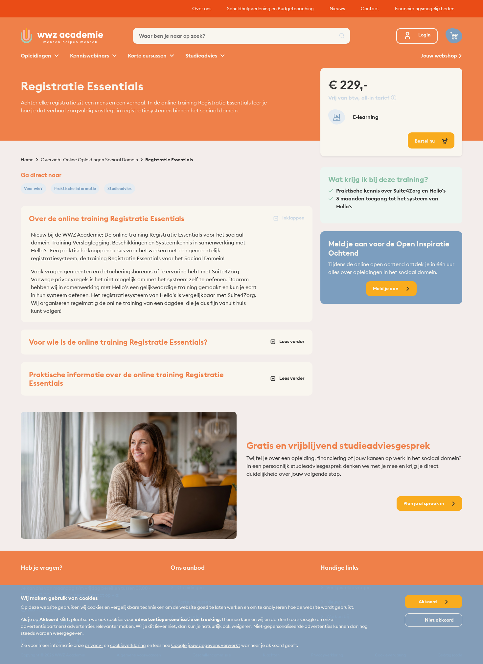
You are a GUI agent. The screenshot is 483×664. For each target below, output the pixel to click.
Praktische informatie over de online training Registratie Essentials (126, 379)
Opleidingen (37, 55)
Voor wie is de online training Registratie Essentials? (118, 342)
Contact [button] (370, 8)
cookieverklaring (128, 645)
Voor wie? (33, 188)
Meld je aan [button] (386, 288)
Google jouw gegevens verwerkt (205, 645)
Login (424, 35)
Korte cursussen (148, 55)
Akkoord (428, 602)
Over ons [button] (201, 8)
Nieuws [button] (337, 8)
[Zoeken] (342, 35)
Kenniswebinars (90, 55)
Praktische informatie (75, 188)
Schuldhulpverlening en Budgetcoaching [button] (270, 8)
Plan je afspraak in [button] (424, 503)
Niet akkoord (439, 620)
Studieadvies (201, 55)
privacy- (94, 645)
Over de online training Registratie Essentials (106, 218)
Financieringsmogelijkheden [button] (424, 8)
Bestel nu (425, 141)
